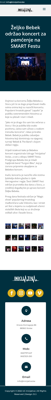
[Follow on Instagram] (21, 293)
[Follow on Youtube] (30, 293)
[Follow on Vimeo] (39, 293)
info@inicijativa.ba (15, 2)
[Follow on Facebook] (12, 293)
